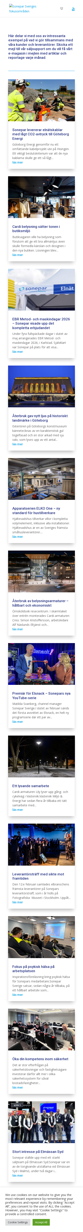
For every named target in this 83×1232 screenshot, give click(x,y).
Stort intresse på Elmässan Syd (37, 1152)
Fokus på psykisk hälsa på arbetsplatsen (33, 968)
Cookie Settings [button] (18, 1222)
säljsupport (36, 49)
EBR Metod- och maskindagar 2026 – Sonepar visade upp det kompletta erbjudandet (41, 323)
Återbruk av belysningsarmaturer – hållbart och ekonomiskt (40, 603)
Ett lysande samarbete (30, 786)
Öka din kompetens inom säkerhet (40, 1059)
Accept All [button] (41, 1222)
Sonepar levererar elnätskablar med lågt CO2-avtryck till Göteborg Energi (40, 134)
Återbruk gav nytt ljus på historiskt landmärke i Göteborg (40, 418)
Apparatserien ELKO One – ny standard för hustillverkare (36, 510)
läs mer (17, 162)
